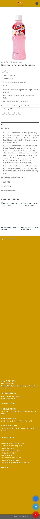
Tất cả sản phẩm (16, 62)
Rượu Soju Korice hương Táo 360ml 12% (10, 228)
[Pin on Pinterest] (16, 113)
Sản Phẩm (4, 62)
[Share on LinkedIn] (19, 113)
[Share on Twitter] (9, 113)
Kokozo (10, 106)
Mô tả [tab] (3, 124)
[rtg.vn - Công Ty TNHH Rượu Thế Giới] (20, 3)
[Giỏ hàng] (36, 3)
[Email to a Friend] (13, 113)
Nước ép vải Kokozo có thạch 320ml (14, 109)
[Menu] (2, 3)
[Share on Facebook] (6, 113)
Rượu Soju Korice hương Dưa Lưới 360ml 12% (30, 228)
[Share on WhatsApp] (3, 113)
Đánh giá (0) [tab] (5, 128)
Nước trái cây (16, 106)
